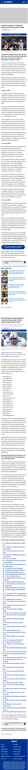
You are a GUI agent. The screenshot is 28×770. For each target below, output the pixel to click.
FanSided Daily (17, 749)
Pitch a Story (4, 751)
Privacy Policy (16, 751)
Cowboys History (8, 734)
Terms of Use (4, 754)
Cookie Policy (16, 754)
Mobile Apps (4, 749)
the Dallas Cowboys (13, 65)
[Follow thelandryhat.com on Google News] (25, 262)
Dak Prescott (4, 63)
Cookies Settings (17, 758)
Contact (3, 746)
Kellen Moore (11, 171)
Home (2, 307)
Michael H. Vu (6, 29)
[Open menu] (2, 2)
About (2, 744)
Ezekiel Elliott (11, 121)
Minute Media (7, 762)
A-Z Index (3, 758)
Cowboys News (8, 307)
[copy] (9, 32)
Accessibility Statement (19, 756)
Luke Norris (5, 328)
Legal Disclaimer (5, 756)
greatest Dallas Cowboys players (9, 354)
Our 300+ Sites (17, 746)
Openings (15, 744)
